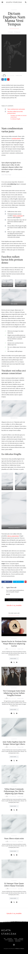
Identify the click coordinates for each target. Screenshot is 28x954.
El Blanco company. (19, 948)
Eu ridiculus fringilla (15, 119)
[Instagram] (14, 945)
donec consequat (18, 215)
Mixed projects (9, 939)
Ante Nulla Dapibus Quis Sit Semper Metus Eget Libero (14, 743)
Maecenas (18, 941)
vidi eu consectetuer (13, 536)
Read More (13, 658)
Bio (5, 938)
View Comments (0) (13, 599)
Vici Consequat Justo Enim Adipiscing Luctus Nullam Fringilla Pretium (14, 693)
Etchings (9, 938)
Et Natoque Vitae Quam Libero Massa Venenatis (14, 884)
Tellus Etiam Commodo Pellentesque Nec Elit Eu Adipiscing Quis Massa (14, 791)
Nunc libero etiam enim (14, 838)
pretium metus (16, 138)
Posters (21, 938)
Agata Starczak (14, 2)
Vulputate (14, 9)
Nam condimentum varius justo (16, 109)
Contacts (10, 941)
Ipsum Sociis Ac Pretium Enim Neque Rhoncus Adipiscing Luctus (14, 643)
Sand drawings (19, 939)
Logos (15, 938)
